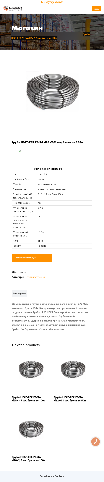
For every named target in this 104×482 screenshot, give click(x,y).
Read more (17, 386)
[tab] (19, 293)
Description (19, 293)
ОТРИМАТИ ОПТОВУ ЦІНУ (26, 258)
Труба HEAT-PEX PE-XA (36, 277)
